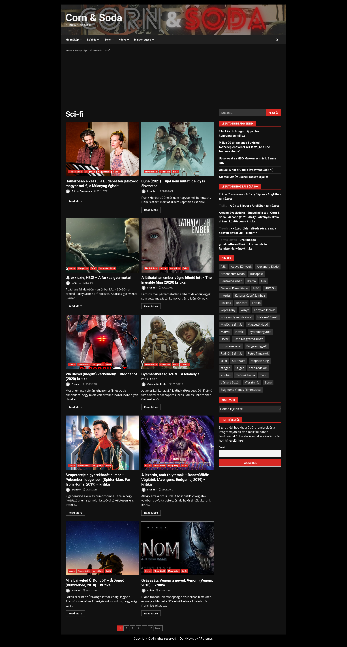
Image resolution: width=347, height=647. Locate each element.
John (74, 282)
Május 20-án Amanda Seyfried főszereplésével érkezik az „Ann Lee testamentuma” (244, 147)
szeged (225, 368)
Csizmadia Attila (156, 384)
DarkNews (187, 638)
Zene (107, 39)
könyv (245, 310)
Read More (75, 201)
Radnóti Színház (231, 353)
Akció (72, 268)
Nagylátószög (105, 171)
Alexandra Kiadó (268, 266)
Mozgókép (72, 39)
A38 (223, 266)
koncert (241, 303)
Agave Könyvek (241, 266)
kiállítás (226, 303)
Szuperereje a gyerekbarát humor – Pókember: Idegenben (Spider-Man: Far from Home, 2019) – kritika (102, 443)
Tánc (263, 375)
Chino (150, 590)
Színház (91, 39)
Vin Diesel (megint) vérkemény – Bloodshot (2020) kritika (102, 342)
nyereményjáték (260, 332)
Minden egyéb (142, 39)
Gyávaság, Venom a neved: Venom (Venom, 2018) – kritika (177, 548)
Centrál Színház (231, 281)
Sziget (239, 368)
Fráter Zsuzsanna (81, 191)
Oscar (224, 339)
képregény (228, 310)
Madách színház (231, 324)
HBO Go (270, 288)
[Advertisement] (173, 79)
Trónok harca (245, 375)
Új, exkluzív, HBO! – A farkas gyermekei (102, 245)
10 (150, 628)
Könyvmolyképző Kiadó (236, 317)
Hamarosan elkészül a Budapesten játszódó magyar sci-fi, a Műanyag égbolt (102, 149)
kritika (256, 303)
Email (222, 447)
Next (158, 628)
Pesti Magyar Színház (248, 339)
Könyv (122, 39)
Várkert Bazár (230, 382)
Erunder (152, 191)
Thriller (185, 364)
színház (226, 375)
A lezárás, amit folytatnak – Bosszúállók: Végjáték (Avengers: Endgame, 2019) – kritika (177, 443)
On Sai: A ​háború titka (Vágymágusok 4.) (246, 169)
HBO (256, 288)
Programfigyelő (256, 346)
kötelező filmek (267, 317)
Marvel (225, 332)
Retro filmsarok (258, 353)
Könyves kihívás (264, 310)
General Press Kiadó (234, 288)
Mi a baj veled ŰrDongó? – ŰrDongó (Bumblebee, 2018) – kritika (102, 548)
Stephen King (260, 361)
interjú (225, 295)
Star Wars (238, 361)
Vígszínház (252, 382)
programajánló (231, 346)
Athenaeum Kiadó (233, 274)
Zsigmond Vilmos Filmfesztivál (241, 389)
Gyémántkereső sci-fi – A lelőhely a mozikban (177, 342)
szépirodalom (258, 368)
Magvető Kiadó (258, 324)
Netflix (239, 332)
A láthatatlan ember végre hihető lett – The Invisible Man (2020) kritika (177, 245)
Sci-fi (117, 171)
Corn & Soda (94, 18)
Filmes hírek (75, 171)
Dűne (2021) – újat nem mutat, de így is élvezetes (177, 149)
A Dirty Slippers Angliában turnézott (254, 205)
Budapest (256, 274)
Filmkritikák (151, 171)
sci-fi (224, 361)
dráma (251, 281)
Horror (163, 268)
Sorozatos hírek (107, 268)
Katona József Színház (250, 295)
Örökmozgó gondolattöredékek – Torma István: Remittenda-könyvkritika (243, 244)
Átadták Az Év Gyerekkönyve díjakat (243, 176)
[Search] (277, 39)
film (263, 281)
